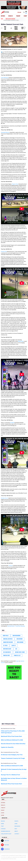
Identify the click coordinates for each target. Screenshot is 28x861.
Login (20, 12)
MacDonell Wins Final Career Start (11, 736)
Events (16, 821)
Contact (17, 833)
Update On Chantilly (7, 747)
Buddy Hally (20, 341)
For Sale (3, 828)
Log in (17, 661)
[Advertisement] (14, 701)
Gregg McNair (20, 642)
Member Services (5, 831)
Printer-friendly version (16, 28)
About (16, 831)
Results (10, 16)
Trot (2, 826)
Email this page (5, 28)
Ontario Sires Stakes (20, 652)
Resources (17, 826)
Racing (3, 821)
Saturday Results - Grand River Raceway (16, 626)
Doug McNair (19, 639)
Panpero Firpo (15, 184)
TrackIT (18, 16)
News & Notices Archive (10, 18)
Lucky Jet (11, 565)
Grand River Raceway (8, 642)
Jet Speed (12, 422)
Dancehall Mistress (5, 132)
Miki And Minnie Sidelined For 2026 (12, 740)
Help (16, 828)
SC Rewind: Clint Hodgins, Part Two (12, 754)
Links (16, 823)
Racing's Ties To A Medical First (10, 774)
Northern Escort (4, 498)
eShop (25, 16)
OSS (16, 649)
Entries (3, 16)
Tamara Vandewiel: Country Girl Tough (13, 758)
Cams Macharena (4, 77)
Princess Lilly (4, 251)
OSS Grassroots (7, 652)
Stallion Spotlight (6, 833)
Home (2, 815)
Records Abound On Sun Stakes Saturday (13, 743)
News (2, 18)
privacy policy (13, 858)
